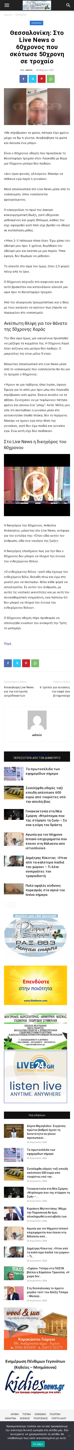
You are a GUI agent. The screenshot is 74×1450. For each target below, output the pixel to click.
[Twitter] (33, 79)
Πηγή (7, 644)
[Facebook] (23, 79)
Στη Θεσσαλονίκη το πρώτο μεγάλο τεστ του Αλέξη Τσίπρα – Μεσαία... (47, 1292)
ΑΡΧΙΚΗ (15, 1414)
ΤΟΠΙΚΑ (26, 1414)
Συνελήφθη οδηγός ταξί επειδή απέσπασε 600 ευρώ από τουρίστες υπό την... (47, 1172)
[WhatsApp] (51, 79)
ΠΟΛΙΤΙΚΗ (55, 1414)
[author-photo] (37, 729)
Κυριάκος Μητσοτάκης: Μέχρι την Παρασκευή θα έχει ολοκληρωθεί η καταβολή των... (48, 1212)
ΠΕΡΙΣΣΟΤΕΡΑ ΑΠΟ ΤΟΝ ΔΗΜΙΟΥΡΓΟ (37, 758)
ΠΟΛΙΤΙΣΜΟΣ (41, 1418)
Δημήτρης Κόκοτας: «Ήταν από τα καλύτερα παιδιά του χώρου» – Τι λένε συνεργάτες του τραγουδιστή (46, 867)
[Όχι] (69, 1436)
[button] (68, 5)
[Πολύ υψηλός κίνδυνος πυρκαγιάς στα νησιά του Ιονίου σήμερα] (14, 888)
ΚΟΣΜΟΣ (25, 1418)
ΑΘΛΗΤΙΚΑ (10, 1418)
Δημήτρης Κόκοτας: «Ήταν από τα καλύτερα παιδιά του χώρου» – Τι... (48, 1252)
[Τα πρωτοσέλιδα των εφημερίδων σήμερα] (14, 773)
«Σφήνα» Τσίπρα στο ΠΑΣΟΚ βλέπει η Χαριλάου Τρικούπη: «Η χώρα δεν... (48, 1272)
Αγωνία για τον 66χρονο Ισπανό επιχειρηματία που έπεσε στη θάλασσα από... (47, 1232)
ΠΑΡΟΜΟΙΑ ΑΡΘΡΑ (37, 755)
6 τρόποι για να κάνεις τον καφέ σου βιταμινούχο (55, 691)
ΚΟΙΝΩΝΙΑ (21, 14)
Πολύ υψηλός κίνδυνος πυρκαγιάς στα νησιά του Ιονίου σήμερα (45, 890)
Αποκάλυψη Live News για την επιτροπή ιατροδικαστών (19, 691)
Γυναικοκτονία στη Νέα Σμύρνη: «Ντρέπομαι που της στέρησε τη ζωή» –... (48, 1192)
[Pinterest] (42, 79)
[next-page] (12, 904)
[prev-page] (6, 904)
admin (28, 69)
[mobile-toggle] (6, 5)
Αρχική (8, 14)
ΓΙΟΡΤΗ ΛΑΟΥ (59, 1418)
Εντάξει (38, 1444)
